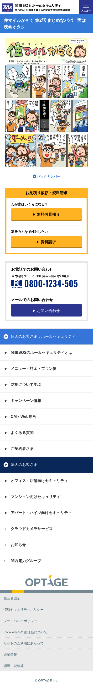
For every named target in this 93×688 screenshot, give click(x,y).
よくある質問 (22, 433)
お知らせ (18, 545)
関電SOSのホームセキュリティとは (41, 352)
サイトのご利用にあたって (24, 643)
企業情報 (10, 654)
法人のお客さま (24, 465)
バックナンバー (48, 176)
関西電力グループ (26, 561)
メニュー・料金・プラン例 (34, 368)
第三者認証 (12, 598)
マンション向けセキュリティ (35, 497)
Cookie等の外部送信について (25, 632)
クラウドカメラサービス (32, 529)
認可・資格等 (14, 666)
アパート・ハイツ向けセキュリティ (41, 513)
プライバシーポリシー (20, 621)
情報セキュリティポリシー (24, 610)
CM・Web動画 (23, 417)
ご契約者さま (22, 449)
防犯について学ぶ (26, 384)
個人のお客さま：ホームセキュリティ (43, 336)
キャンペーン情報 (26, 401)
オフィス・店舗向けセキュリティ (39, 481)
